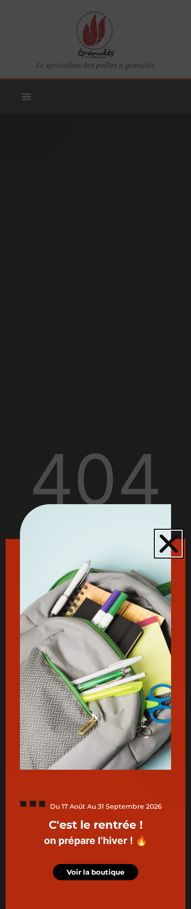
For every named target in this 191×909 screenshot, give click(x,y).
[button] (169, 544)
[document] (95, 454)
